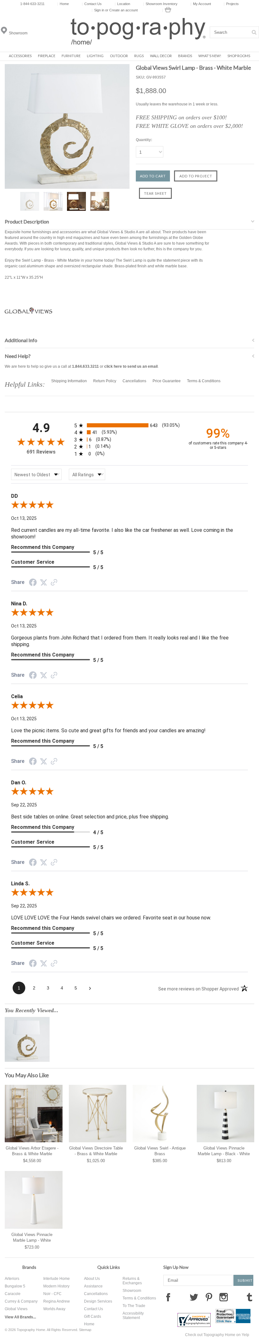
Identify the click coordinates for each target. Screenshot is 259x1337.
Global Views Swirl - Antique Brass (160, 1151)
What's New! (209, 56)
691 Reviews (41, 452)
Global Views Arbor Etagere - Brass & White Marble (32, 1151)
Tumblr (249, 1297)
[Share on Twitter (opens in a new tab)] (43, 583)
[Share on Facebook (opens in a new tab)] (33, 583)
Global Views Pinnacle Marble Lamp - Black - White (224, 1151)
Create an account (123, 10)
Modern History (56, 1286)
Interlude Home (56, 1278)
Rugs (139, 56)
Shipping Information (69, 381)
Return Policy (104, 381)
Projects (231, 4)
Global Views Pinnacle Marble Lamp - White (31, 1237)
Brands (185, 56)
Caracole (13, 1294)
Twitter (194, 1297)
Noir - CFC (52, 1294)
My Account (200, 4)
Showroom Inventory (160, 4)
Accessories (20, 56)
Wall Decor (161, 56)
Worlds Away (54, 1309)
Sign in (99, 10)
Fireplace (46, 56)
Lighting (95, 56)
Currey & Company (21, 1301)
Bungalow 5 (15, 1286)
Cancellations (134, 381)
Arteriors (12, 1278)
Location (122, 4)
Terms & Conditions (203, 381)
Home (63, 4)
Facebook (168, 1297)
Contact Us (92, 4)
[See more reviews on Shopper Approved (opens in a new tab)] (54, 583)
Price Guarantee (167, 381)
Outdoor (119, 56)
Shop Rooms (238, 56)
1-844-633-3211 (32, 4)
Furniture (71, 56)
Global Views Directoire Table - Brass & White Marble (96, 1151)
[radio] (129, 425)
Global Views (16, 1309)
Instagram (223, 1297)
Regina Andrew (56, 1301)
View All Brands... (20, 1317)
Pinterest (209, 1297)
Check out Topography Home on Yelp (217, 1335)
